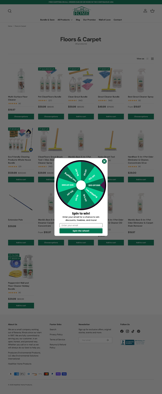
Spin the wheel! (81, 231)
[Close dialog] (104, 161)
